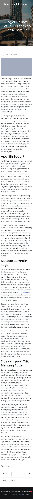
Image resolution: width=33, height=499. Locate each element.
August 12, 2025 (6, 55)
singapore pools (23, 292)
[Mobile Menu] (27, 4)
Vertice (21, 494)
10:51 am (16, 55)
